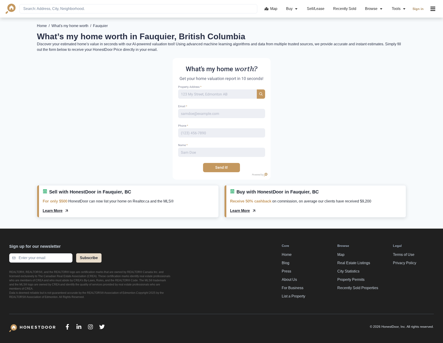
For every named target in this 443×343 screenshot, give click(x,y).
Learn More (53, 211)
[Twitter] (102, 326)
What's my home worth (69, 26)
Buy (289, 9)
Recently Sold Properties (357, 288)
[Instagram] (90, 326)
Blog (285, 263)
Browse (371, 9)
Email (182, 106)
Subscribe (89, 258)
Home (42, 26)
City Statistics (348, 271)
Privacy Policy (404, 263)
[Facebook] (67, 326)
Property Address (189, 87)
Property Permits (351, 280)
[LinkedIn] (79, 326)
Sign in (418, 9)
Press (286, 271)
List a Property (293, 296)
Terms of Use (403, 255)
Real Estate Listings (353, 263)
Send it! (221, 167)
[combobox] (138, 8)
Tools (396, 9)
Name (183, 145)
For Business (292, 288)
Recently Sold (344, 9)
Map (273, 9)
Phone (183, 125)
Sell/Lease (315, 9)
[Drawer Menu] (432, 8)
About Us (289, 280)
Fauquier (100, 26)
